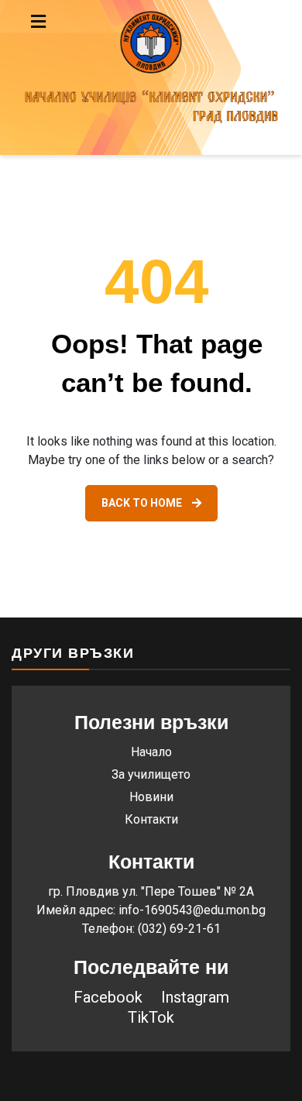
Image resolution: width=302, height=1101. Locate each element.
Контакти (151, 819)
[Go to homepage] (151, 77)
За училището (151, 774)
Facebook (108, 997)
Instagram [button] (195, 997)
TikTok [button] (151, 1017)
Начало (151, 752)
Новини (151, 797)
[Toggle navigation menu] (71, 22)
